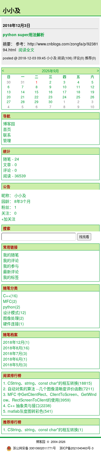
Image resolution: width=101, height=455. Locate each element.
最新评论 (11, 271)
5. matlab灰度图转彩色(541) (28, 411)
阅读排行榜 (12, 375)
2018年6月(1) (15, 359)
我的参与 (11, 266)
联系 (7, 135)
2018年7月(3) (15, 353)
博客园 (9, 123)
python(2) (11, 307)
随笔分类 (10, 288)
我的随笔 (11, 254)
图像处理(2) (13, 318)
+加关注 (8, 219)
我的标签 (11, 277)
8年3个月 (22, 201)
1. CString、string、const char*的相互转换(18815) (47, 383)
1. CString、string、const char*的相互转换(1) (43, 429)
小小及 (11, 10)
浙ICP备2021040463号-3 (76, 448)
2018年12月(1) (16, 342)
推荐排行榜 (12, 421)
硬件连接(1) (13, 323)
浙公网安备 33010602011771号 (34, 448)
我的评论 (11, 260)
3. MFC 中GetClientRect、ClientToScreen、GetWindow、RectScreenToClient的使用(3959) (50, 397)
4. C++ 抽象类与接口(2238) (27, 405)
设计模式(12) (14, 312)
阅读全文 (26, 49)
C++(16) (10, 295)
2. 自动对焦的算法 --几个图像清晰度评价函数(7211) (48, 388)
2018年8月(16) (16, 347)
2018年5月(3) (15, 364)
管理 (7, 140)
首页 (7, 129)
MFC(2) (10, 301)
